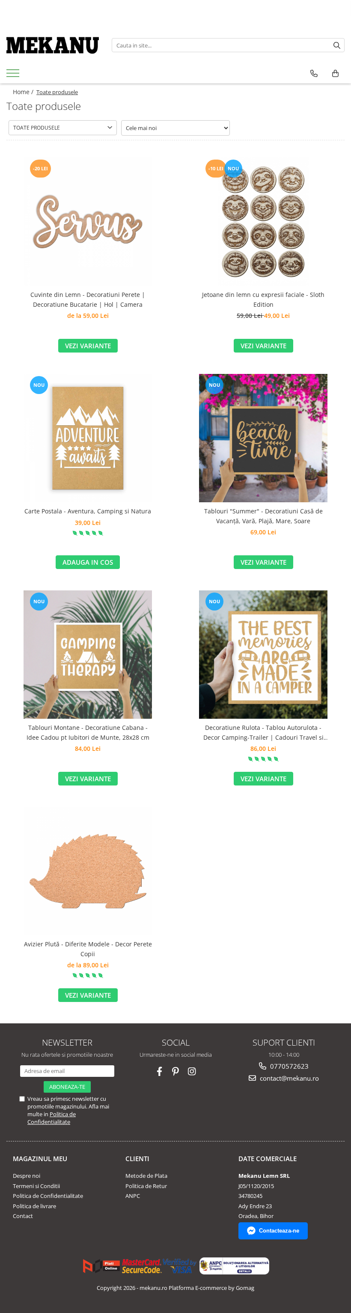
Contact (23, 1216)
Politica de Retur (146, 1186)
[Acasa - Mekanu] (52, 45)
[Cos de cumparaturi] (335, 73)
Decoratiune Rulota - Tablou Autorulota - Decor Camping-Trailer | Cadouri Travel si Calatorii (263, 732)
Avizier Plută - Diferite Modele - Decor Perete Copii (88, 948)
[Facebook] (159, 1071)
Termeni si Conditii (36, 1186)
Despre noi (26, 1176)
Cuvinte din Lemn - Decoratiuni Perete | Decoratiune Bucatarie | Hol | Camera (87, 299)
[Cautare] (337, 45)
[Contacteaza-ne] (314, 73)
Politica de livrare (34, 1206)
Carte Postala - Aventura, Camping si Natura (87, 511)
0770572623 (288, 1066)
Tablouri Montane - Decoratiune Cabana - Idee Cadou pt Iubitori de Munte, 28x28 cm (88, 732)
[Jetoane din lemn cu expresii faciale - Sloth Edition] (263, 221)
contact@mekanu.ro (288, 1078)
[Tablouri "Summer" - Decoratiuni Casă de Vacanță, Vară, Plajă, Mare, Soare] (263, 438)
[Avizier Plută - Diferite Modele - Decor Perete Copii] (88, 871)
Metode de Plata (146, 1176)
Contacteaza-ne (279, 1230)
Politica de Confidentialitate (51, 1118)
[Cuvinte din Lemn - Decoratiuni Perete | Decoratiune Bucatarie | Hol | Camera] (88, 221)
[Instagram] (191, 1071)
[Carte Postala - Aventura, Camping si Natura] (88, 438)
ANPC (132, 1196)
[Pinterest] (175, 1071)
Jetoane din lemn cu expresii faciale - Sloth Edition (263, 299)
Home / (24, 92)
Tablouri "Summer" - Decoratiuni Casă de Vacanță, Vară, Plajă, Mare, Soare (263, 516)
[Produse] (13, 75)
